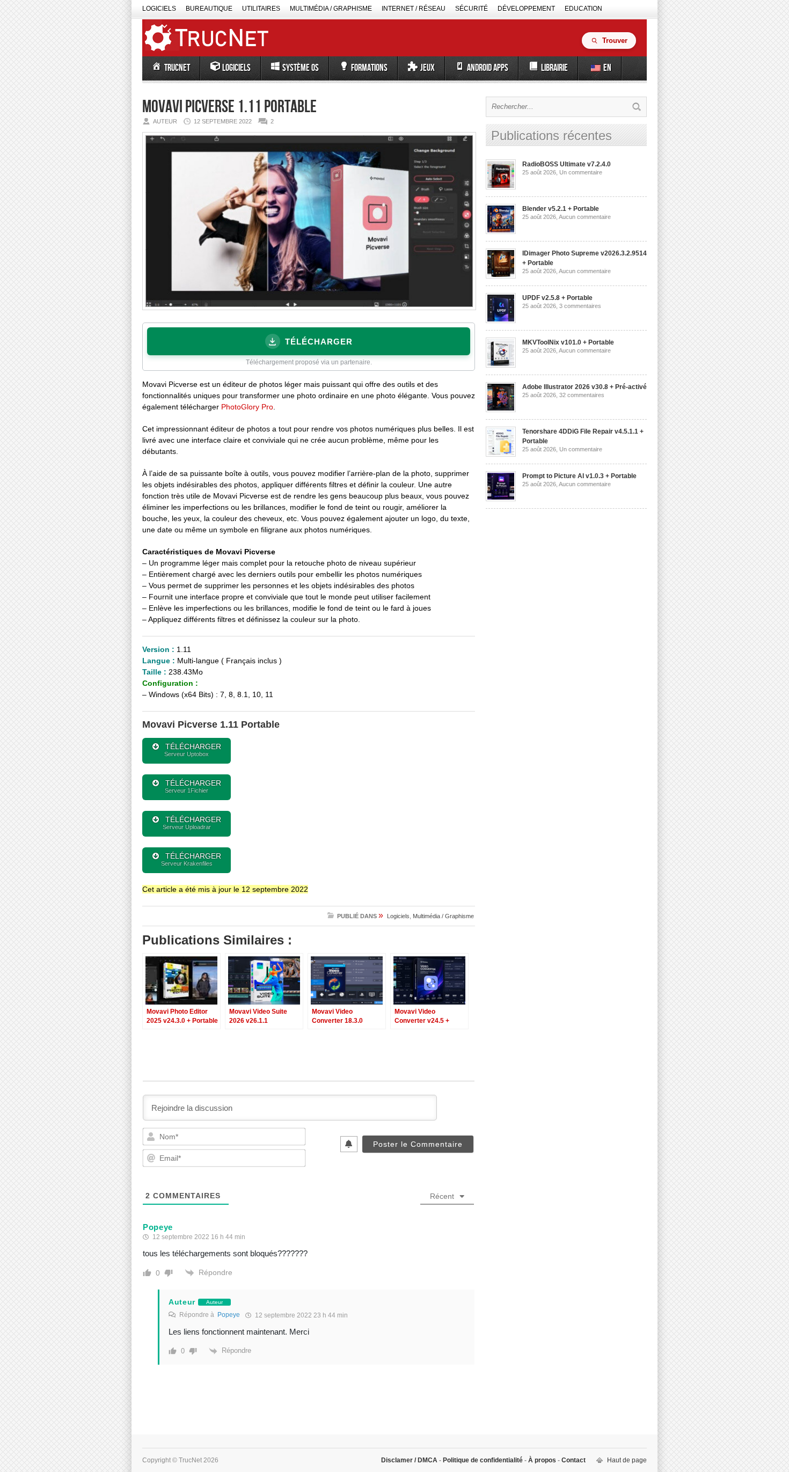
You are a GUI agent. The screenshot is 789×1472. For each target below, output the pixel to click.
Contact (573, 1460)
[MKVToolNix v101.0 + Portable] (501, 365)
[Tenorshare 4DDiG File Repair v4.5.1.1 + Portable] (501, 454)
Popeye (228, 1315)
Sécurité (471, 8)
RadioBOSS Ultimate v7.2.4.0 (566, 164)
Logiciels (159, 8)
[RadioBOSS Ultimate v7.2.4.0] (501, 187)
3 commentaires (580, 306)
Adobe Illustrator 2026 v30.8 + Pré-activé (584, 387)
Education (583, 8)
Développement (526, 8)
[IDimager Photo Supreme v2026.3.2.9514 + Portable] (501, 276)
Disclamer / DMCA (410, 1460)
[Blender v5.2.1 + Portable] (501, 232)
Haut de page (627, 1460)
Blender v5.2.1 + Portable (560, 209)
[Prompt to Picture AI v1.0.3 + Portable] (501, 499)
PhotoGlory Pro (247, 406)
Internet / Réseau (413, 8)
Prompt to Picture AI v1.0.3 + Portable (579, 476)
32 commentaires (581, 395)
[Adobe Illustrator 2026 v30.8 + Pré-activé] (501, 410)
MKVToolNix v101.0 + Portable (568, 342)
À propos (542, 1460)
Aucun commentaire (585, 217)
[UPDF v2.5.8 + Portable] (501, 321)
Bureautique (209, 8)
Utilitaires (261, 8)
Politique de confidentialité (482, 1460)
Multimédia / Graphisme (331, 8)
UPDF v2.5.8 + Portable (557, 298)
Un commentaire (580, 172)
